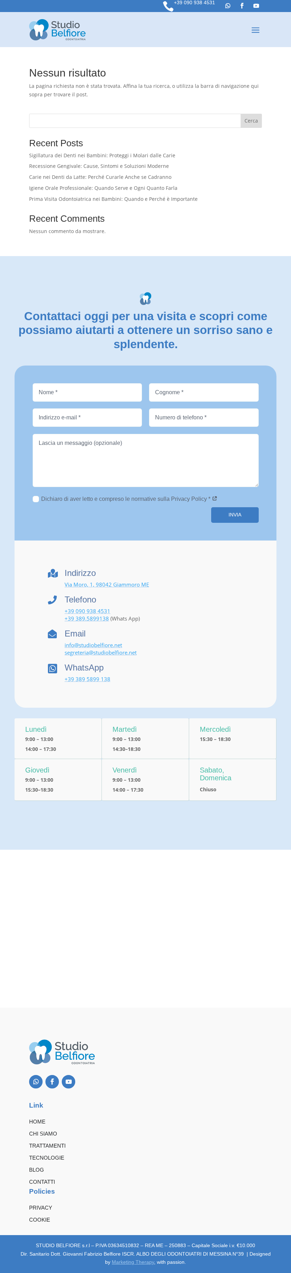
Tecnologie (46, 1158)
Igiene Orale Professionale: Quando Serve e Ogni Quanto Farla (103, 188)
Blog (36, 1170)
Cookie (39, 1220)
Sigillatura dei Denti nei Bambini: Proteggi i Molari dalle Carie (102, 155)
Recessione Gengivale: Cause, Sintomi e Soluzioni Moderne (99, 166)
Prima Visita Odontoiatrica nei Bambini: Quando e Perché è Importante (113, 199)
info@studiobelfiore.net (93, 645)
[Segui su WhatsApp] (228, 5)
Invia (235, 514)
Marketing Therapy (133, 1262)
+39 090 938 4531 (194, 2)
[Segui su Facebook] (242, 5)
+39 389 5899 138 (87, 679)
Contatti (42, 1182)
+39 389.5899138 (87, 618)
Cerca (251, 120)
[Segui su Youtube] (256, 5)
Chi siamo (43, 1134)
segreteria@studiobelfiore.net (101, 652)
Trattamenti (47, 1146)
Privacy (40, 1208)
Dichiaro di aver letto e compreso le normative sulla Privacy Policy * (126, 499)
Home (37, 1122)
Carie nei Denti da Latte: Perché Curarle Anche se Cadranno (100, 177)
